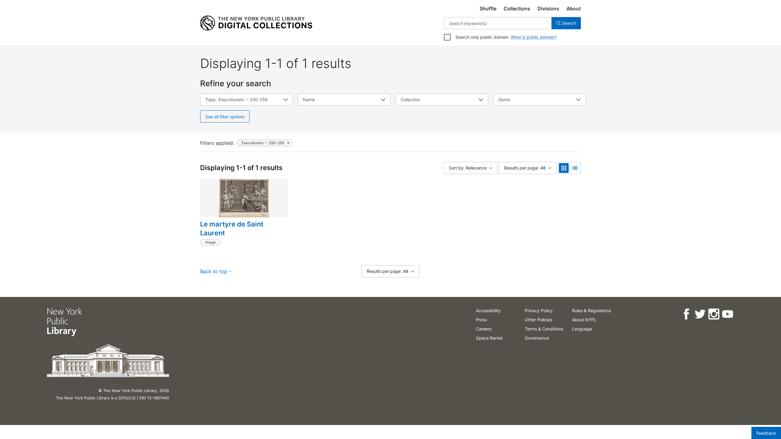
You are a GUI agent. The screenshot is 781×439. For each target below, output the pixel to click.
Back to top (213, 271)
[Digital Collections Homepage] (256, 23)
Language (582, 328)
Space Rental (489, 338)
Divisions (548, 8)
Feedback (766, 433)
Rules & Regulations (591, 310)
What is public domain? (534, 37)
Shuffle (488, 8)
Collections (517, 8)
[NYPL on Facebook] (686, 314)
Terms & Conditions (544, 328)
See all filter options (224, 116)
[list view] (575, 168)
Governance (537, 338)
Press (481, 319)
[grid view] (564, 168)
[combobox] (498, 23)
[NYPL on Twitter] (700, 314)
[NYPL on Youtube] (727, 314)
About (574, 8)
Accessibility (488, 310)
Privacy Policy (539, 310)
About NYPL (584, 319)
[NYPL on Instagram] (714, 314)
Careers (483, 328)
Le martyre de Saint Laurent (231, 228)
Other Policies (538, 319)
